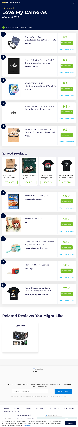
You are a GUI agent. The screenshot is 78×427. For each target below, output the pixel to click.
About (7, 408)
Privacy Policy (28, 425)
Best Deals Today (11, 412)
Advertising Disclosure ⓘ (23, 415)
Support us (54, 408)
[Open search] (74, 3)
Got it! (70, 423)
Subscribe (63, 392)
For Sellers (69, 408)
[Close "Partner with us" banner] (75, 418)
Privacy (17, 408)
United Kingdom (53, 415)
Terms (28, 408)
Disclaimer (40, 408)
